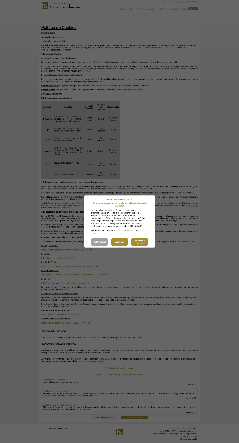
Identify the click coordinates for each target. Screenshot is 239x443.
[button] (99, 242)
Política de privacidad (126, 230)
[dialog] (119, 221)
